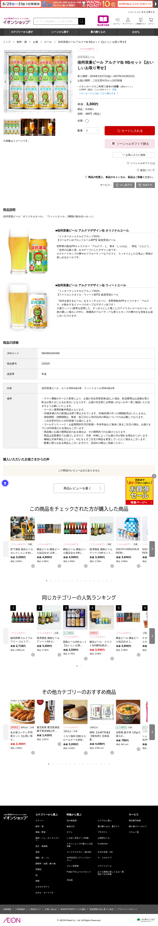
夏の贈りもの (98, 32)
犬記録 (70, 880)
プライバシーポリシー (127, 909)
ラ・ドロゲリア (105, 858)
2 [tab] (51, 580)
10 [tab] (85, 580)
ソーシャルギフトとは (142, 163)
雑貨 (37, 881)
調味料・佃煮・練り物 (45, 863)
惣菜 (37, 852)
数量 (80, 130)
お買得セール (104, 838)
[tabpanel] (38, 82)
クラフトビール (105, 866)
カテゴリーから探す (22, 32)
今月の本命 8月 (105, 852)
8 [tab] (76, 580)
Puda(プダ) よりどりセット (79, 872)
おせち (136, 32)
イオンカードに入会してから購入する (97, 93)
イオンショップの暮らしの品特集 (80, 845)
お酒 (35, 42)
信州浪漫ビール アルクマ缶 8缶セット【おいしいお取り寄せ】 (92, 42)
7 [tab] (72, 580)
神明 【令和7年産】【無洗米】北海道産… (100, 736)
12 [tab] (94, 580)
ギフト (70, 832)
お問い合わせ (51, 909)
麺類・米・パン (42, 858)
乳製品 (38, 869)
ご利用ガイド (35, 909)
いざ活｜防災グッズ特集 (78, 838)
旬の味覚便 (72, 820)
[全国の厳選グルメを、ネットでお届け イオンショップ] (16, 20)
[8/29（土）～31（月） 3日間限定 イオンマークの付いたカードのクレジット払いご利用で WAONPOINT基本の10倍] (79, 4)
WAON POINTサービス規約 (73, 909)
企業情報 (7, 909)
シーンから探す (60, 32)
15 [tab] (107, 580)
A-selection (103, 844)
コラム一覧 (134, 832)
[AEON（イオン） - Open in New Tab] (11, 920)
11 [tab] (89, 580)
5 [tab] (63, 580)
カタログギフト (42, 887)
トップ (6, 42)
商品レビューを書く (77, 488)
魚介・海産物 (41, 846)
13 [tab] (98, 580)
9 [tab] (81, 580)
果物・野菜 (40, 832)
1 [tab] (46, 580)
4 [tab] (59, 580)
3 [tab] (55, 580)
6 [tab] (68, 580)
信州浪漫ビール (86, 56)
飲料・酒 (22, 42)
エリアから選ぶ (105, 820)
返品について (147, 170)
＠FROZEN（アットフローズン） (79, 859)
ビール (48, 42)
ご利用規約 (20, 909)
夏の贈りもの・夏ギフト (109, 826)
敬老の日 (71, 826)
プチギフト (103, 832)
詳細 (114, 89)
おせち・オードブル (44, 892)
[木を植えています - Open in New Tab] (146, 920)
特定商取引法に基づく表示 (101, 909)
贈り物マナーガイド (138, 826)
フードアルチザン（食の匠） (80, 852)
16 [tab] (111, 580)
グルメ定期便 (73, 866)
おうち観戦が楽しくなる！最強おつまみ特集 (111, 873)
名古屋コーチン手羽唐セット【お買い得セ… (21, 736)
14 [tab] (102, 580)
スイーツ (39, 820)
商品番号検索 (135, 820)
